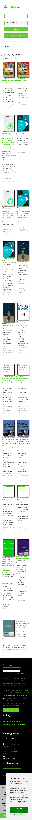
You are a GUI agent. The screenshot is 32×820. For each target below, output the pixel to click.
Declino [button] (19, 811)
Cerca (16, 29)
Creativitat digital (21, 261)
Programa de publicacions (12, 721)
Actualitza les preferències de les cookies (13, 1)
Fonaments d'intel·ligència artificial (7, 500)
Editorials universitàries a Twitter (15, 724)
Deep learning (24, 321)
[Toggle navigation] (5, 6)
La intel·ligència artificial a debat (9, 81)
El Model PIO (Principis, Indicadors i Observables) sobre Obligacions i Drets (8, 211)
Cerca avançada (16, 35)
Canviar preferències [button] (19, 814)
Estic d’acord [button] (19, 808)
